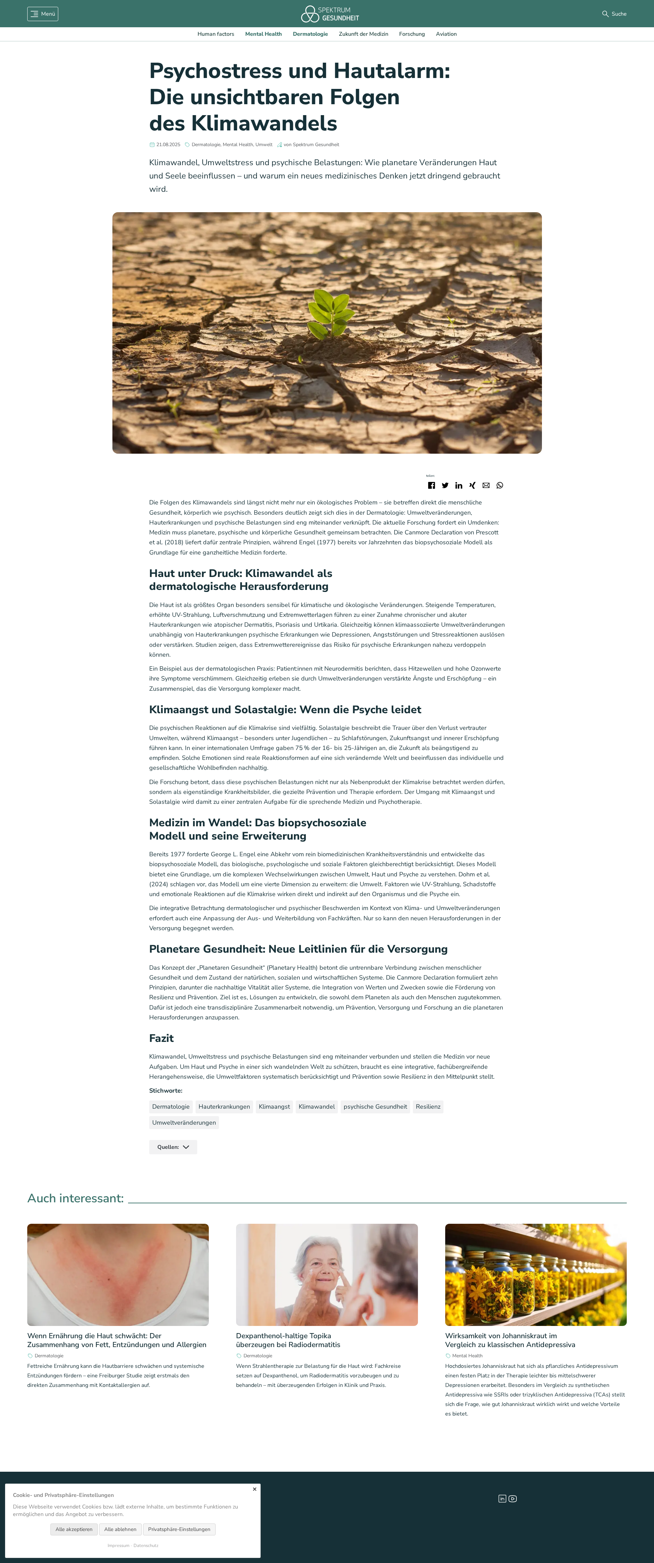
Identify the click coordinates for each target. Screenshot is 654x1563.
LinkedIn (458, 485)
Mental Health (263, 34)
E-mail (486, 485)
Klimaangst (274, 1107)
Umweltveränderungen (184, 1123)
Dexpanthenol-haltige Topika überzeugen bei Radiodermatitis (288, 1340)
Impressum (118, 1546)
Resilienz (428, 1107)
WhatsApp (499, 485)
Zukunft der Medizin (363, 34)
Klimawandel (317, 1107)
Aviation (446, 34)
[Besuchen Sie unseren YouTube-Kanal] (513, 1499)
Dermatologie (310, 34)
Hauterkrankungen (224, 1107)
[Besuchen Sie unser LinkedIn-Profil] (502, 1499)
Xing (472, 485)
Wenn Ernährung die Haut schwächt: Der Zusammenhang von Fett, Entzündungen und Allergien (116, 1340)
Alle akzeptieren (74, 1529)
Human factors (216, 34)
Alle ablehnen (120, 1529)
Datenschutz (146, 1546)
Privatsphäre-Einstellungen (179, 1529)
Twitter (445, 485)
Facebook (431, 485)
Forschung (412, 34)
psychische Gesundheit (375, 1107)
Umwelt (263, 144)
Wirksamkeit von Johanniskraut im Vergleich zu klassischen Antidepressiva (510, 1340)
